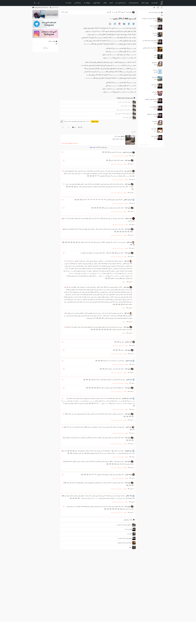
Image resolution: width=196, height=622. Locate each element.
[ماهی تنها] (160, 78)
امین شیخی (129, 427)
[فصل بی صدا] (160, 27)
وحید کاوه (129, 242)
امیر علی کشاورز (128, 200)
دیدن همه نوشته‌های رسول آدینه (70, 143)
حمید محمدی (128, 342)
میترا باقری (129, 380)
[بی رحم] (160, 71)
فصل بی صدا (153, 26)
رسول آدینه (117, 136)
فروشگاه (88, 3)
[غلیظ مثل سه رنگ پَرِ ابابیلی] (160, 49)
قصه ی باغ (154, 136)
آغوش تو (155, 121)
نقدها (111, 3)
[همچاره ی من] (160, 108)
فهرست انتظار (145, 3)
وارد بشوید (92, 147)
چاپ (108, 12)
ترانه (133, 132)
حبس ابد (154, 33)
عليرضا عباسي (128, 474)
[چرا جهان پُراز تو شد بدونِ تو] (160, 19)
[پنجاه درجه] (160, 130)
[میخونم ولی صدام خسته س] (160, 41)
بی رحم (155, 70)
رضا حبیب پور (128, 171)
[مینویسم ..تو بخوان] (160, 115)
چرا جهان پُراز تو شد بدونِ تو (149, 18)
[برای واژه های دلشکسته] (160, 100)
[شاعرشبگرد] (160, 64)
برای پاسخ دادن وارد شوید (118, 156)
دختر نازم (154, 92)
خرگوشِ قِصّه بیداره (127, 117)
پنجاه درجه (154, 129)
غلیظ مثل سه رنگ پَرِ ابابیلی (150, 48)
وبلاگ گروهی (96, 3)
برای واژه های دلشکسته (151, 99)
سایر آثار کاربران (122, 3)
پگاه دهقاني (129, 496)
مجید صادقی (128, 218)
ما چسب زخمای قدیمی (126, 106)
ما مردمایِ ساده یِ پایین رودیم (124, 110)
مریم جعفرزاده (128, 451)
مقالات (105, 3)
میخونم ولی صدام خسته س (150, 40)
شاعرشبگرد (154, 63)
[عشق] (160, 56)
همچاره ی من (153, 107)
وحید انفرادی (128, 361)
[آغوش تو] (160, 122)
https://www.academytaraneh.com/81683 (74, 121)
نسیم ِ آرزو (154, 85)
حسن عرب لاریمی (127, 152)
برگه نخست (154, 3)
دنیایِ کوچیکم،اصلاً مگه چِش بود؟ (123, 114)
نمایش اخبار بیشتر (144, 145)
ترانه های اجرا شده (133, 3)
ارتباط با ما (68, 3)
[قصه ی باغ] (160, 137)
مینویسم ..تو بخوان (152, 114)
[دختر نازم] (160, 93)
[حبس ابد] (160, 34)
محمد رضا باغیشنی (127, 398)
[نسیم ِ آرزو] (160, 86)
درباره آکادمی (77, 3)
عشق (155, 55)
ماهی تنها (154, 77)
